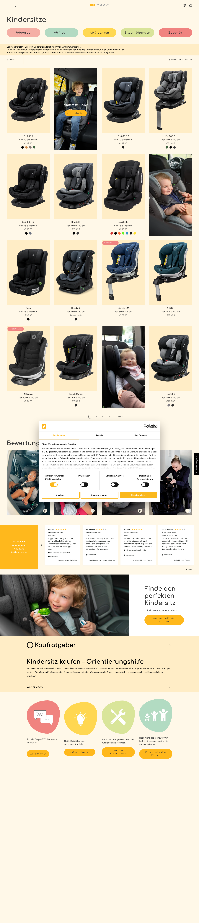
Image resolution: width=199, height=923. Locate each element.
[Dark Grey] (174, 147)
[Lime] (123, 233)
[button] (41, 545)
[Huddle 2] (75, 272)
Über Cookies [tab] (140, 435)
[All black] (22, 147)
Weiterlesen (35, 687)
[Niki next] (28, 358)
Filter (13, 59)
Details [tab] (99, 435)
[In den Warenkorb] (141, 129)
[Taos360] (170, 358)
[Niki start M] (123, 272)
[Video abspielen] (45, 510)
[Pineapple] (134, 233)
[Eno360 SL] (170, 100)
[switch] (84, 484)
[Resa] (28, 272)
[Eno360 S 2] (123, 100)
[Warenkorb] (190, 5)
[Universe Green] (34, 147)
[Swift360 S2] (28, 186)
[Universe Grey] (30, 233)
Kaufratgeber (55, 645)
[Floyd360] (75, 186)
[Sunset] (119, 233)
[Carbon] (76, 405)
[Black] (170, 147)
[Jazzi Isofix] (123, 186)
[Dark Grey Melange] (30, 147)
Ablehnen (60, 495)
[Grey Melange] (168, 405)
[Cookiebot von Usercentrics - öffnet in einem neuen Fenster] (145, 426)
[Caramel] (26, 147)
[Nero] (123, 147)
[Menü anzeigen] (8, 5)
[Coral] (111, 233)
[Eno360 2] (28, 100)
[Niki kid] (170, 272)
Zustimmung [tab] (59, 435)
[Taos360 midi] (75, 358)
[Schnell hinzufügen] (46, 129)
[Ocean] (127, 233)
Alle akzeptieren (138, 495)
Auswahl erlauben (99, 495)
